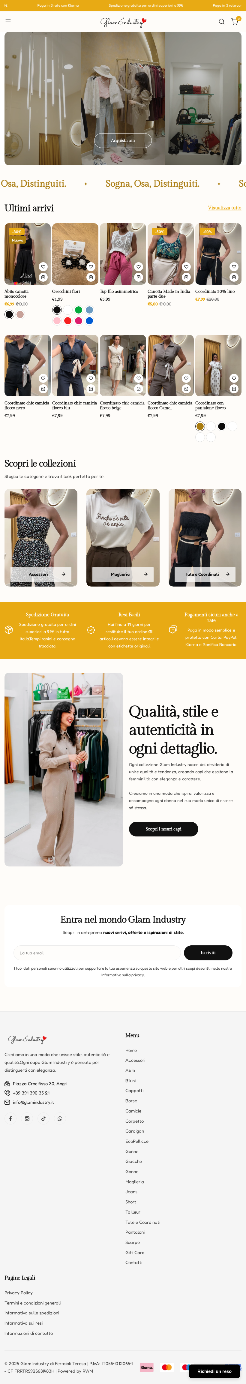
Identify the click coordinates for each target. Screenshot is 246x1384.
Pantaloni (135, 1232)
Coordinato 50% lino (215, 291)
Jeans (131, 1191)
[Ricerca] (221, 21)
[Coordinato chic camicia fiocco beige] (123, 365)
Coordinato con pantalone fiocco (210, 405)
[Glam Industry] (123, 21)
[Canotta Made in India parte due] (171, 254)
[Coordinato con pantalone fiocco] (218, 365)
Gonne (131, 1151)
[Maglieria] (122, 537)
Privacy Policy (18, 1292)
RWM (87, 1371)
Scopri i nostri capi (164, 829)
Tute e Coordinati (142, 1222)
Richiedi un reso (214, 1371)
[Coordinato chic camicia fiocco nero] (27, 365)
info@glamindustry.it (33, 1102)
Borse (131, 1100)
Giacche (133, 1161)
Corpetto (134, 1121)
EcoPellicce (136, 1141)
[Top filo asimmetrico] (123, 254)
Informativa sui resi (23, 1323)
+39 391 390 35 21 (31, 1093)
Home (131, 1050)
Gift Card (135, 1252)
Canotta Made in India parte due (169, 294)
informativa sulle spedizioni (31, 1313)
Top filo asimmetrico (119, 291)
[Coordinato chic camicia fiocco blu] (75, 365)
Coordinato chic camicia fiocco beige (122, 405)
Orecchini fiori (66, 291)
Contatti (133, 1262)
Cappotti (134, 1090)
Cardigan (134, 1131)
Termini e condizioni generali (32, 1303)
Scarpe (132, 1242)
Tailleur (132, 1212)
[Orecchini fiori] (75, 254)
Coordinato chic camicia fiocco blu (74, 405)
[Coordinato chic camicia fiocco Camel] (171, 365)
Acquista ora (123, 140)
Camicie (133, 1111)
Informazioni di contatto (28, 1333)
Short (130, 1202)
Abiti (130, 1070)
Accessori (135, 1060)
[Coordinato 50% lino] (218, 254)
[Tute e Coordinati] (205, 537)
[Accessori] (40, 537)
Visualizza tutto (225, 208)
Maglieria (134, 1181)
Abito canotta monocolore (16, 294)
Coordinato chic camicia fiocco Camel (170, 405)
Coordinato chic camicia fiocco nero (26, 405)
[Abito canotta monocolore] (27, 254)
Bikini (130, 1080)
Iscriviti (208, 952)
